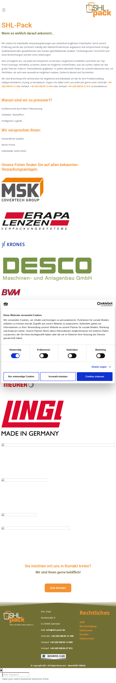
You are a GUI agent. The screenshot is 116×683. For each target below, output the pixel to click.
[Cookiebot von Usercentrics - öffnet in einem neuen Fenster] (99, 304)
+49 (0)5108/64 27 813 (79, 86)
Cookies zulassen (94, 376)
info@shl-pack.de (55, 629)
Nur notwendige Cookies (21, 376)
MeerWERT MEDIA (76, 665)
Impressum (86, 630)
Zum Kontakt (58, 588)
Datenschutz (87, 638)
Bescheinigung (88, 626)
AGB (82, 622)
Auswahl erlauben (58, 376)
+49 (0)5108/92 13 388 (62, 636)
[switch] (43, 355)
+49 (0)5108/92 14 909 (41, 86)
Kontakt (84, 634)
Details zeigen (99, 367)
